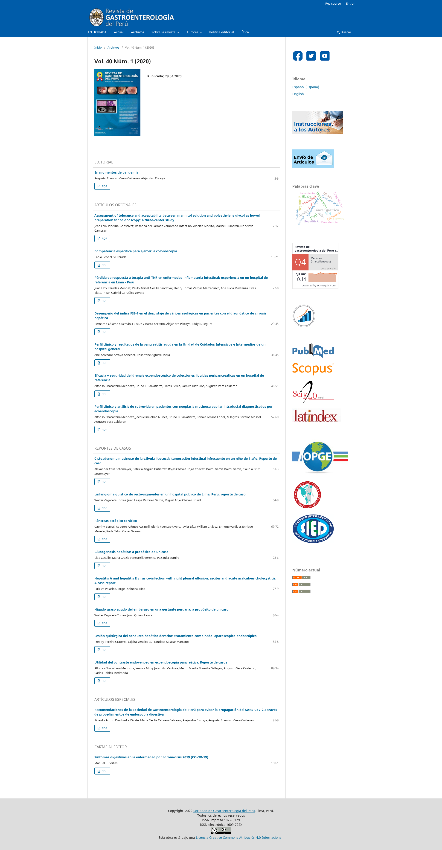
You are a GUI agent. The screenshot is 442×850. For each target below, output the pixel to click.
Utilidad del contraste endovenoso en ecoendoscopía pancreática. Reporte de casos (160, 662)
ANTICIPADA (97, 32)
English (298, 94)
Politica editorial (221, 32)
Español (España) (305, 87)
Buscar (345, 32)
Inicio (98, 47)
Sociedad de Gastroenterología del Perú (224, 811)
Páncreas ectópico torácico (115, 520)
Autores (192, 32)
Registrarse (333, 3)
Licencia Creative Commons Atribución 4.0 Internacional (239, 837)
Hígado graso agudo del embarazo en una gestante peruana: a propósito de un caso (161, 609)
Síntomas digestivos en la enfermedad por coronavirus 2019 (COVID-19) (151, 757)
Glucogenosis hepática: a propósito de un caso (131, 552)
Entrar (350, 3)
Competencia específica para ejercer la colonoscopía (135, 251)
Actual (119, 32)
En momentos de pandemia (116, 172)
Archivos (137, 32)
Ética (245, 32)
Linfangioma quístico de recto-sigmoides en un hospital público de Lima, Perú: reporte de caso (170, 494)
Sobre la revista (163, 32)
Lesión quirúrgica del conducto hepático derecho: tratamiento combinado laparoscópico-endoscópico (175, 636)
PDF (104, 186)
